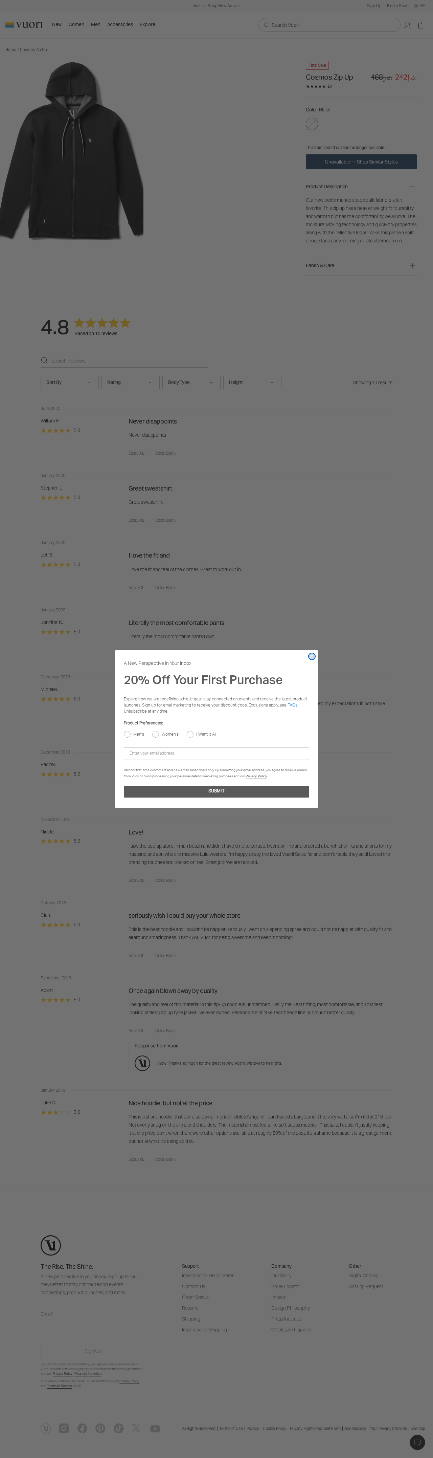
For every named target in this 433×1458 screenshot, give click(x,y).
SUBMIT (216, 791)
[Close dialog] (312, 656)
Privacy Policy (256, 776)
